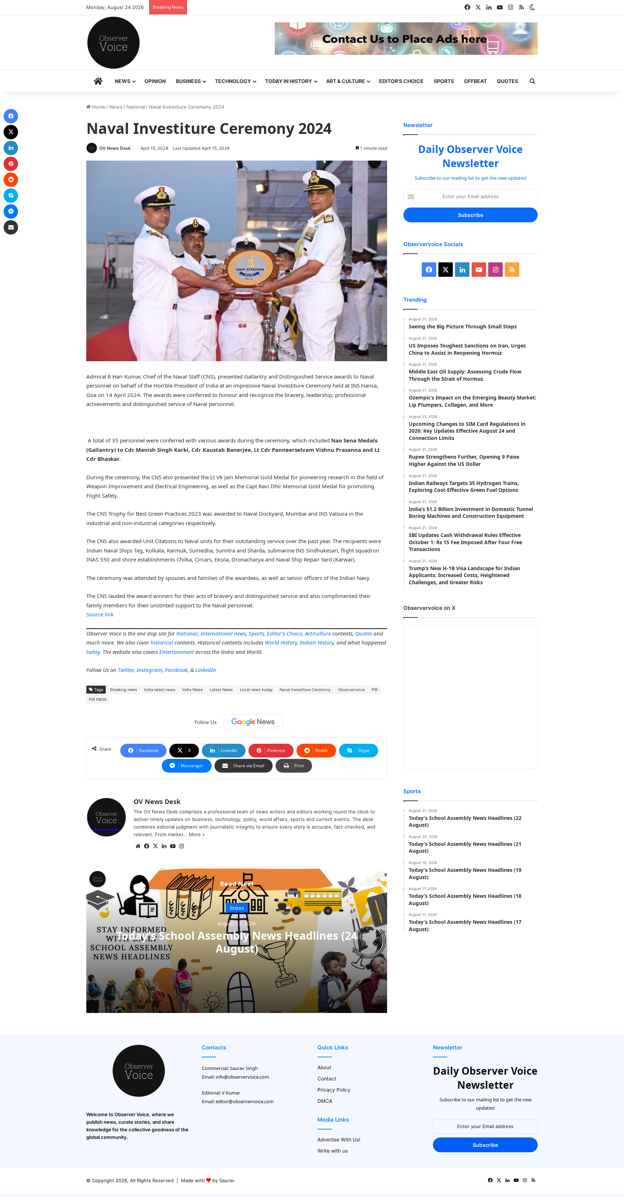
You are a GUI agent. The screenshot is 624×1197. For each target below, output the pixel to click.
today (93, 651)
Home (98, 107)
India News (192, 689)
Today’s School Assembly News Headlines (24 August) (236, 942)
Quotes (507, 81)
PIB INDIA (98, 699)
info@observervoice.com (242, 1077)
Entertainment (176, 651)
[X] (155, 846)
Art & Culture (345, 81)
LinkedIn (205, 669)
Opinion (155, 81)
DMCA (324, 1101)
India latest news (160, 689)
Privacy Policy (334, 1090)
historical (162, 642)
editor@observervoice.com (245, 1101)
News (122, 81)
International (216, 633)
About (324, 1067)
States (237, 907)
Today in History (288, 81)
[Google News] (253, 722)
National (135, 107)
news (240, 633)
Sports (444, 81)
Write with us (332, 1151)
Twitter (126, 669)
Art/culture (318, 633)
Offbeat (475, 81)
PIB (375, 689)
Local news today (256, 689)
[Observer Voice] (113, 43)
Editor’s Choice (401, 81)
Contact (326, 1079)
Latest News (221, 689)
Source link (100, 614)
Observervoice (351, 689)
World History (281, 642)
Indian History (317, 642)
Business (188, 81)
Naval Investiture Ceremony (305, 689)
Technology (233, 81)
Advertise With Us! (338, 1140)
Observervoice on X (429, 607)
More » (197, 834)
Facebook (176, 669)
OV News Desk (115, 148)
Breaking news (123, 689)
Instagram (149, 669)
